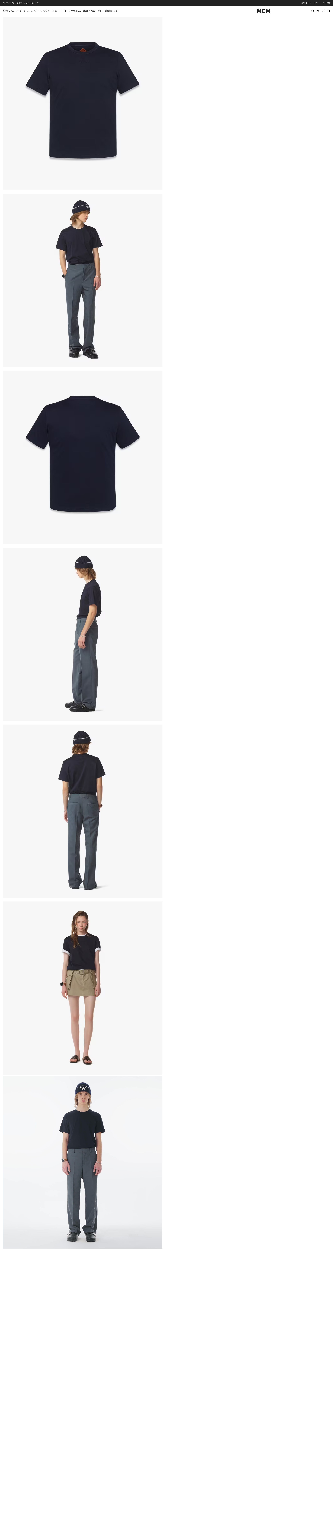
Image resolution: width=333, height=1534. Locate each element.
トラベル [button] (62, 11)
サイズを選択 (248, 47)
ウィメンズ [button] (44, 11)
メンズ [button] (54, 11)
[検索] (312, 11)
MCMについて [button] (111, 11)
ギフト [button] (100, 11)
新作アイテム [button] (8, 11)
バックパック (32, 11)
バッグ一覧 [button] (20, 11)
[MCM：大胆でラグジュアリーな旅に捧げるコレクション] (264, 13)
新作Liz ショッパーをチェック (27, 3)
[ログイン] (317, 11)
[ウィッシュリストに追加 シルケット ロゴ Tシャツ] (299, 20)
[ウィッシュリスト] (323, 11)
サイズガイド (201, 41)
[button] (82, 103)
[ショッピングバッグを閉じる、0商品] (328, 11)
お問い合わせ (306, 3)
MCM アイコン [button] (89, 11)
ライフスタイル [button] (74, 11)
